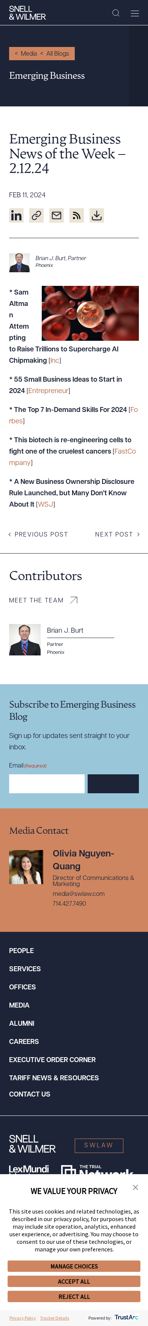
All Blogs (57, 54)
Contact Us (29, 1095)
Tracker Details (54, 1318)
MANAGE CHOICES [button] (74, 1266)
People (21, 951)
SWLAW (99, 1146)
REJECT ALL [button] (74, 1296)
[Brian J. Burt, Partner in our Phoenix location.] (74, 262)
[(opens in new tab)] (16, 215)
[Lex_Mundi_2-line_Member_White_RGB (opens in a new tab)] (29, 1172)
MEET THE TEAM (36, 601)
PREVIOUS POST (41, 535)
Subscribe (113, 784)
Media (29, 54)
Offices (22, 987)
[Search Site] (116, 13)
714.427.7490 (69, 904)
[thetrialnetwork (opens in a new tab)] (97, 1172)
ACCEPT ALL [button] (74, 1281)
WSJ (45, 505)
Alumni (21, 1024)
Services (25, 969)
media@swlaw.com (79, 894)
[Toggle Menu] (135, 13)
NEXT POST (114, 535)
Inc (54, 361)
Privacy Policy (22, 1318)
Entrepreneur (48, 391)
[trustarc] (126, 1318)
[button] (135, 1188)
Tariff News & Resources (54, 1078)
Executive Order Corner (52, 1060)
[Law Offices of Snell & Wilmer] (27, 13)
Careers (24, 1042)
